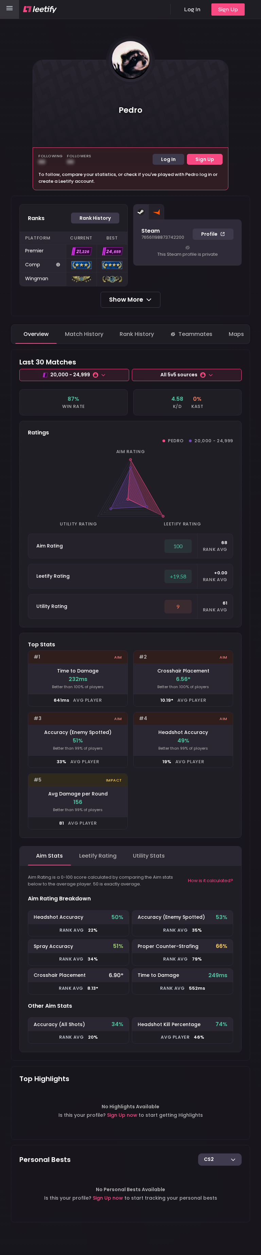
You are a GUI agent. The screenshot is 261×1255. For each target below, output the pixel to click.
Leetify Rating (98, 856)
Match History (84, 334)
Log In (192, 9)
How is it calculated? (210, 880)
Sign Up (228, 9)
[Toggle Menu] (9, 9)
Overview (36, 334)
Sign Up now (122, 1115)
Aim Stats (49, 856)
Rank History (137, 334)
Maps (236, 334)
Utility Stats (149, 856)
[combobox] (219, 1160)
